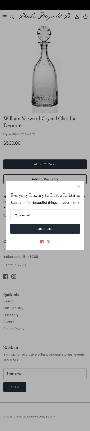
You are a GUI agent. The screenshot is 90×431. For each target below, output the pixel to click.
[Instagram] (48, 241)
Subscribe (44, 229)
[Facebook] (42, 241)
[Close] (79, 186)
